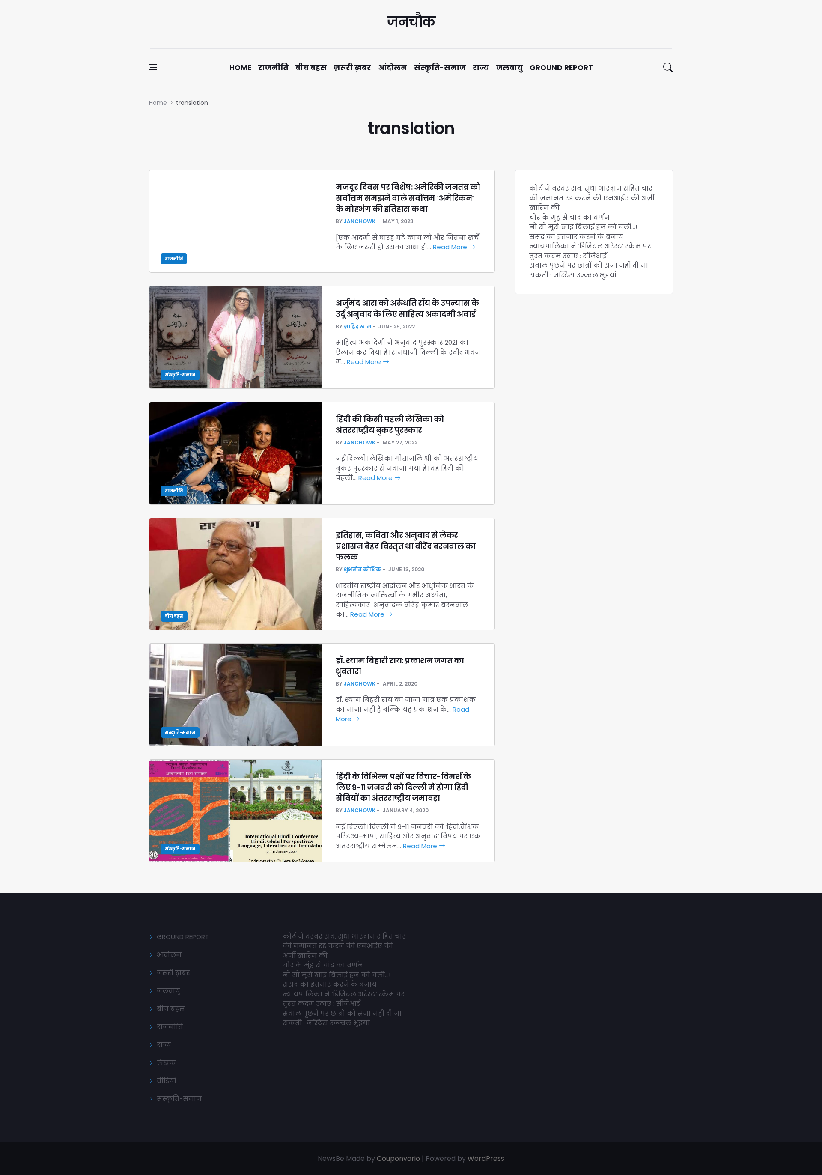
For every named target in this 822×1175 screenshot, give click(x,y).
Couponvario (398, 1158)
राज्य (481, 68)
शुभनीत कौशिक (362, 569)
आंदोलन (392, 68)
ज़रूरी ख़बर (352, 68)
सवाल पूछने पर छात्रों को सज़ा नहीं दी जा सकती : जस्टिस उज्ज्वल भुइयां (588, 270)
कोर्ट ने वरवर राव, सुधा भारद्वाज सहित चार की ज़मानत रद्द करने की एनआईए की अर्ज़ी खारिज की (591, 198)
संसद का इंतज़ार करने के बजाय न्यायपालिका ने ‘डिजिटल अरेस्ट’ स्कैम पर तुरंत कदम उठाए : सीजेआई (590, 246)
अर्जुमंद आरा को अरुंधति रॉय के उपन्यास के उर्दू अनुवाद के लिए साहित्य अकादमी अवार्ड (407, 308)
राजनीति (273, 68)
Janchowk (359, 221)
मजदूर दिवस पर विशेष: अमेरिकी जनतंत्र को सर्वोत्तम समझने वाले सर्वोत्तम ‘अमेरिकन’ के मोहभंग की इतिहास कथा (408, 198)
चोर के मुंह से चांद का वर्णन (569, 217)
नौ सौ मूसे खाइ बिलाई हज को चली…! (583, 226)
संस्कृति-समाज (440, 68)
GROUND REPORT (183, 936)
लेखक (166, 1062)
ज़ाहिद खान (357, 326)
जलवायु (509, 68)
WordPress (486, 1158)
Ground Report (561, 68)
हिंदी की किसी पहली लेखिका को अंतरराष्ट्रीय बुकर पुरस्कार (390, 424)
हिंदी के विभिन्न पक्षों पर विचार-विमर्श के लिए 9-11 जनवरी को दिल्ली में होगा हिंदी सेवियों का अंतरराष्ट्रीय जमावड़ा (403, 787)
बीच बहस (311, 68)
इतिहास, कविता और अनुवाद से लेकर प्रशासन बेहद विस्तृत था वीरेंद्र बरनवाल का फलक (405, 546)
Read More (451, 246)
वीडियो (166, 1080)
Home (240, 68)
